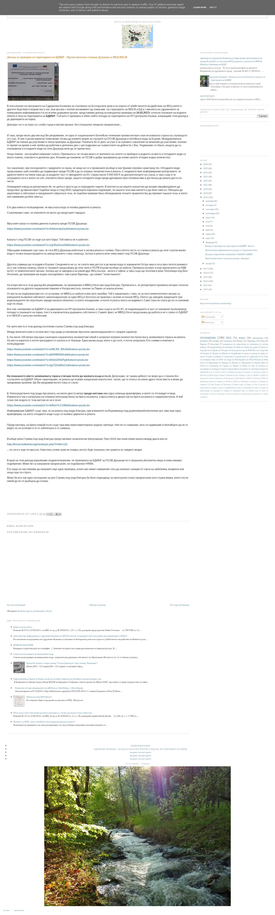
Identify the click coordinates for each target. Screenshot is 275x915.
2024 (205, 172)
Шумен (225, 353)
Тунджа (235, 366)
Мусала (235, 363)
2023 (205, 176)
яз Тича (265, 356)
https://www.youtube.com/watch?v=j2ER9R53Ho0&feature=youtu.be (48, 354)
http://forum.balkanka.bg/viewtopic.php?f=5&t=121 (37, 444)
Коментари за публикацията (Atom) (36, 610)
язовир (216, 340)
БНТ (223, 372)
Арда (229, 359)
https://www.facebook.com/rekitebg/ (215, 303)
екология (228, 340)
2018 (205, 197)
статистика (228, 356)
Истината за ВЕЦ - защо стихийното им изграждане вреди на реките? (44, 721)
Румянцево (214, 366)
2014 (205, 281)
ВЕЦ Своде (213, 375)
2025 (205, 168)
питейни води (253, 391)
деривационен (230, 387)
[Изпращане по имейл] (47, 514)
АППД (217, 372)
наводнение (258, 337)
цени (203, 397)
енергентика (241, 344)
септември (211, 213)
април (209, 234)
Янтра (244, 366)
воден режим (204, 387)
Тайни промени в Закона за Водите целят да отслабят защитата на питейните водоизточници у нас (57, 678)
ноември (210, 205)
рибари (218, 356)
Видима (229, 375)
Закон (238, 347)
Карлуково (219, 378)
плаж (263, 391)
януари (209, 263)
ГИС (248, 375)
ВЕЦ (228, 337)
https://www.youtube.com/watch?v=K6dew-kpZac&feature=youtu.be (48, 228)
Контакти (19, 910)
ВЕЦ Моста (252, 350)
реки (228, 394)
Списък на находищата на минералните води (33, 654)
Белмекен (247, 372)
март (208, 238)
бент (256, 384)
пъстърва (255, 369)
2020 (205, 189)
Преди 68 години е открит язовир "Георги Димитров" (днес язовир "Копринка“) (62, 663)
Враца (242, 375)
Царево (249, 384)
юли (208, 221)
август (209, 217)
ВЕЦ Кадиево (240, 359)
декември (210, 200)
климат (263, 387)
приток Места (233, 369)
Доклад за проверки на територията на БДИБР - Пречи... (230, 245)
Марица (225, 363)
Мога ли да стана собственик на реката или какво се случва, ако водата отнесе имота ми (52, 712)
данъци (214, 387)
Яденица (251, 340)
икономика (254, 344)
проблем (204, 340)
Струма (225, 366)
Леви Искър (240, 378)
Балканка (229, 347)
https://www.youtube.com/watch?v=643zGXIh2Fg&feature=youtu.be (47, 359)
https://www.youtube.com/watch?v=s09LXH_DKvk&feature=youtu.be (48, 349)
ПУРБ (235, 381)
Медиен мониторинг (140, 752)
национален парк (239, 391)
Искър (240, 340)
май (208, 229)
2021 (205, 184)
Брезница (257, 372)
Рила (263, 340)
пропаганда (220, 394)
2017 (205, 268)
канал (263, 353)
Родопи (206, 353)
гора (253, 366)
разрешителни (216, 347)
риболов (257, 394)
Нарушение (246, 363)
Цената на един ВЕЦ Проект (39, 696)
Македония (213, 363)
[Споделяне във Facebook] (57, 514)
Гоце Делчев (205, 350)
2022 (205, 180)
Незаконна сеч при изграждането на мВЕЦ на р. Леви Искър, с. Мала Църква (49, 687)
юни (208, 225)
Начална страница (98, 604)
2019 (205, 193)
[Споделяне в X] (54, 514)
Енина (211, 378)
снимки (265, 394)
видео (242, 337)
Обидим (219, 381)
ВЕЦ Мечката (255, 359)
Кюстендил (229, 378)
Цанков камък (238, 384)
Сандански (203, 384)
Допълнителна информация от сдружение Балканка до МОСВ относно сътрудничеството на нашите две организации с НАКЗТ (70, 635)
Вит (236, 375)
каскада (215, 369)
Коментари (209, 322)
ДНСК (263, 375)
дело (246, 353)
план (223, 369)
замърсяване (248, 387)
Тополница (227, 384)
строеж (203, 372)
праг (212, 394)
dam (210, 372)
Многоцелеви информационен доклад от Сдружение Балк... (231, 250)
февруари (210, 242)
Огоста (203, 366)
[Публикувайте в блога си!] (51, 514)
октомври (210, 209)
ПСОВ (228, 381)
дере (220, 387)
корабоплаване (205, 391)
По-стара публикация (179, 604)
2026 (205, 164)
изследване (204, 369)
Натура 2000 (260, 363)
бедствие (215, 344)
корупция (216, 391)
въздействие (236, 353)
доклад (254, 353)
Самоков (262, 381)
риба (210, 356)
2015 (205, 276)
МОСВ (249, 378)
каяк (256, 387)
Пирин (246, 347)
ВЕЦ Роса (203, 375)
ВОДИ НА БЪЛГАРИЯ (23, 645)
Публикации (209, 316)
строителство (241, 356)
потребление (204, 394)
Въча (263, 347)
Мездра (257, 378)
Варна (222, 375)
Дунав (215, 350)
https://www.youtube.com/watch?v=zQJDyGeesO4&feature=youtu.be (48, 245)
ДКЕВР (255, 375)
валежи (263, 384)
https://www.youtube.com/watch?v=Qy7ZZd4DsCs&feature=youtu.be (48, 365)
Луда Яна (264, 350)
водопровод (228, 344)
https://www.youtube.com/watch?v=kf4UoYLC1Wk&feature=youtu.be (48, 405)
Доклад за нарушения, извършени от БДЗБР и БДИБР (228, 254)
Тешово (215, 353)
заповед (262, 366)
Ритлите (253, 381)
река (263, 369)
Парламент (244, 381)
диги (239, 387)
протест (245, 369)
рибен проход (247, 394)
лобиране (226, 391)
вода (243, 350)
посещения (208, 337)
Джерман (203, 378)
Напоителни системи (207, 381)
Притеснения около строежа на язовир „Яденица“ (227, 258)
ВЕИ (264, 372)
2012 (205, 289)
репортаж (236, 394)
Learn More (199, 7)
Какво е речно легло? (22, 627)
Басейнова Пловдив (234, 372)
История (224, 350)
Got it (213, 7)
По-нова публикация (16, 604)
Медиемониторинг (206, 95)
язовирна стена (209, 359)
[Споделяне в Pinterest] (60, 514)
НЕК (264, 378)
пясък (202, 356)
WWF (221, 359)
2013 (205, 285)
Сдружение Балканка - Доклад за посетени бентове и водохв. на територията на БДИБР (140, 748)
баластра (234, 350)
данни (255, 347)
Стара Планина (215, 384)
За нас (6, 910)
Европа (203, 344)
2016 (205, 272)
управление (254, 356)
